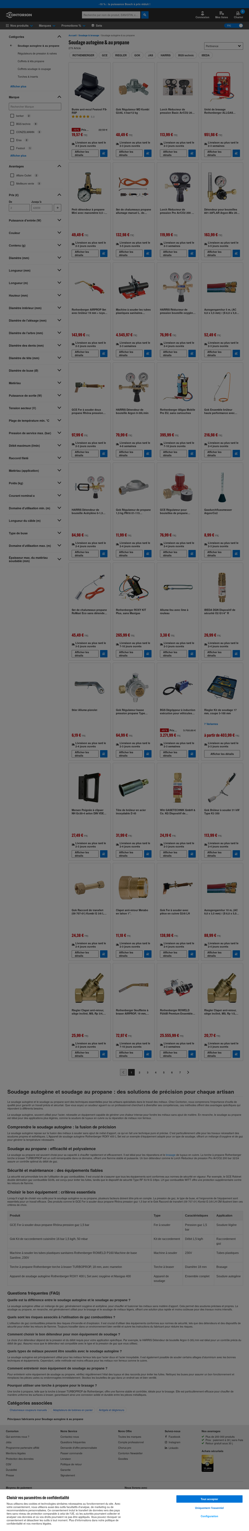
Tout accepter (209, 1499)
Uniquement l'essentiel (209, 1508)
